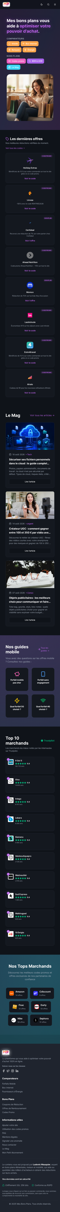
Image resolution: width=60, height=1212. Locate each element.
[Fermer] (53, 582)
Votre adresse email (16, 609)
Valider (30, 622)
